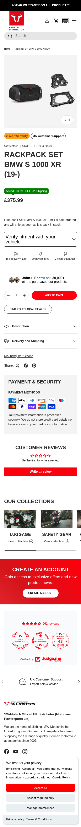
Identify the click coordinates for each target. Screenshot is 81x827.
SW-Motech (11, 146)
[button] (56, 20)
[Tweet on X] (17, 365)
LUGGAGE (20, 534)
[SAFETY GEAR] (56, 519)
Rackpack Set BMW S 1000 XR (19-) (32, 49)
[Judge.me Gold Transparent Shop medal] (31, 640)
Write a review (41, 471)
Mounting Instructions (18, 356)
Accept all (40, 787)
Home (7, 49)
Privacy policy (15, 819)
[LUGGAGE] (20, 519)
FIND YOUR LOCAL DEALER (28, 309)
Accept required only (40, 797)
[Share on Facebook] (26, 365)
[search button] (8, 36)
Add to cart (54, 295)
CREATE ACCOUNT (40, 593)
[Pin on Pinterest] (34, 365)
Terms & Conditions (39, 819)
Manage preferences (40, 807)
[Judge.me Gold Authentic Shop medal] (11, 640)
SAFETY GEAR (56, 534)
